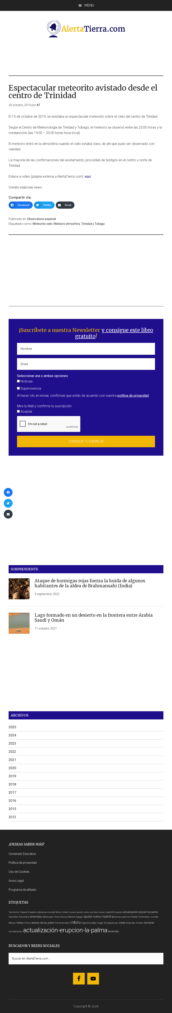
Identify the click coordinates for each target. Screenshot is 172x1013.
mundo (51, 912)
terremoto (113, 931)
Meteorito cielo (42, 223)
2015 (12, 809)
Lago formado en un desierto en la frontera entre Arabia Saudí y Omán (94, 617)
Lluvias (72, 912)
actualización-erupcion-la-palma (65, 930)
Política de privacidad (23, 862)
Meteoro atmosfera (67, 223)
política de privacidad (133, 396)
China (27, 923)
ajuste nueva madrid (97, 916)
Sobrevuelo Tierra (51, 916)
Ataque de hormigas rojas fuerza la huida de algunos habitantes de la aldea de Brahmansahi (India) (90, 583)
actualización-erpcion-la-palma (140, 912)
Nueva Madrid (67, 916)
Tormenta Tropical (18, 912)
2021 (12, 760)
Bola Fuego (97, 923)
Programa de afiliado (22, 889)
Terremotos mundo (148, 916)
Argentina (86, 923)
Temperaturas (111, 923)
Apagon (79, 916)
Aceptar (26, 412)
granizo (126, 916)
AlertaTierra (86, 28)
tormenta (149, 922)
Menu (89, 5)
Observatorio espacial (41, 219)
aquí (88, 176)
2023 (12, 743)
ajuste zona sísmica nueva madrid (95, 912)
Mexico (12, 923)
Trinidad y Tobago (93, 223)
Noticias (26, 381)
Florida (134, 916)
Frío (56, 923)
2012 (12, 817)
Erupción (117, 912)
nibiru (76, 922)
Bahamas (117, 916)
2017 (12, 793)
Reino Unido (61, 912)
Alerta (122, 922)
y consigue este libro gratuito (114, 333)
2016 (12, 801)
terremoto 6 (65, 923)
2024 (12, 735)
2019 (12, 776)
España (32, 912)
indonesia (41, 912)
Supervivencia (30, 388)
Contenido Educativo (22, 854)
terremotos (36, 916)
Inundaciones (16, 931)
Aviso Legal (16, 880)
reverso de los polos (42, 922)
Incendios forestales (19, 916)
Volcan (20, 922)
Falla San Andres (134, 923)
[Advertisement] (86, 56)
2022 (12, 752)
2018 (12, 784)
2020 (12, 768)
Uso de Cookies (19, 871)
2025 (12, 727)
